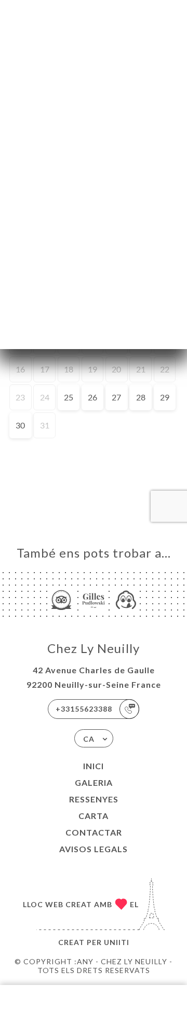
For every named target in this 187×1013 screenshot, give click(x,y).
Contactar (93, 832)
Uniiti (116, 942)
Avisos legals (93, 849)
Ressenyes (93, 799)
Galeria (94, 782)
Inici (93, 766)
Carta (93, 816)
